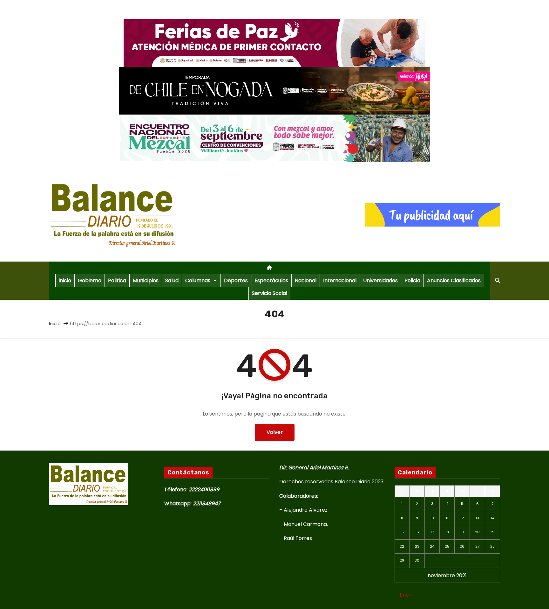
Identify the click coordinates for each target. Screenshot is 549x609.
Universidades (380, 280)
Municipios (146, 280)
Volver (275, 432)
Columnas (197, 280)
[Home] (269, 268)
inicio (65, 280)
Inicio (55, 323)
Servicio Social (269, 293)
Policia (412, 280)
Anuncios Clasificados (454, 280)
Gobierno (89, 280)
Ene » (406, 594)
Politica (117, 280)
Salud (172, 280)
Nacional (305, 280)
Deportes (236, 280)
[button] (497, 280)
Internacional (339, 280)
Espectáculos (271, 280)
